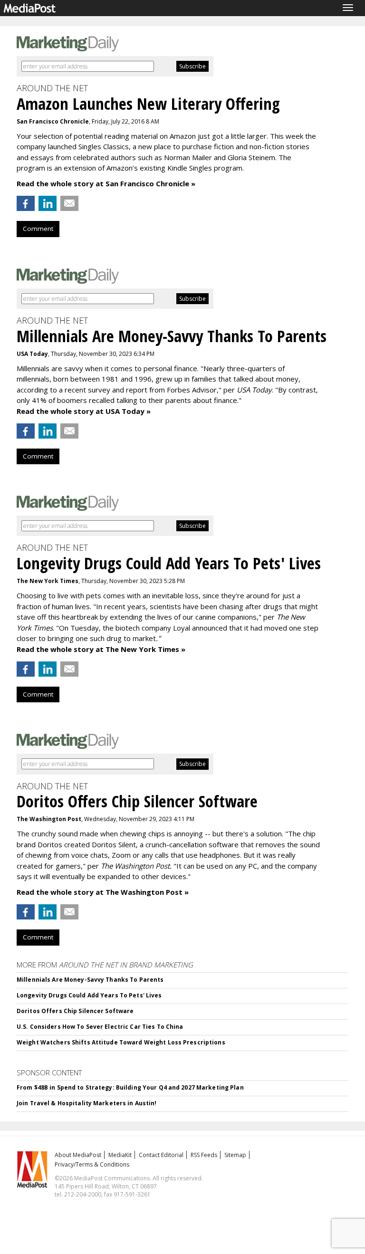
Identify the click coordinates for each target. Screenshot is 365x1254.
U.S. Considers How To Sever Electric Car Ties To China (100, 1027)
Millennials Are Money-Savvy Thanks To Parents (90, 980)
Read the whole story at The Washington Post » (103, 892)
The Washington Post (49, 819)
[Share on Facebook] (26, 203)
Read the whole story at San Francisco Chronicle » (106, 183)
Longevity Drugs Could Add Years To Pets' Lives (89, 995)
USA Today (32, 354)
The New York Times (47, 581)
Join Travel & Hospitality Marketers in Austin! (87, 1103)
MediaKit (120, 1155)
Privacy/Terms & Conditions (92, 1164)
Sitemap (235, 1155)
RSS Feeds (204, 1155)
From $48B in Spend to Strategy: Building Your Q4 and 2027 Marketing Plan (130, 1087)
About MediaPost (78, 1155)
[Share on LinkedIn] (47, 203)
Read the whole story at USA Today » (84, 411)
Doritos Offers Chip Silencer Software (75, 1011)
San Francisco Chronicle (53, 121)
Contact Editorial (161, 1155)
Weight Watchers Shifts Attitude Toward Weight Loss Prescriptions (121, 1042)
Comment (38, 228)
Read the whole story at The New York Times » (101, 649)
